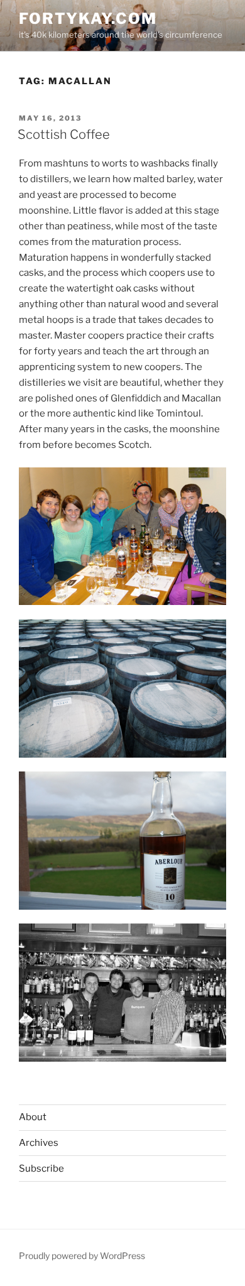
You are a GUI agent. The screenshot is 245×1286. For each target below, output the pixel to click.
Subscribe (41, 1168)
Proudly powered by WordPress (82, 1255)
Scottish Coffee (64, 134)
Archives (38, 1142)
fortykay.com (88, 18)
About (32, 1117)
